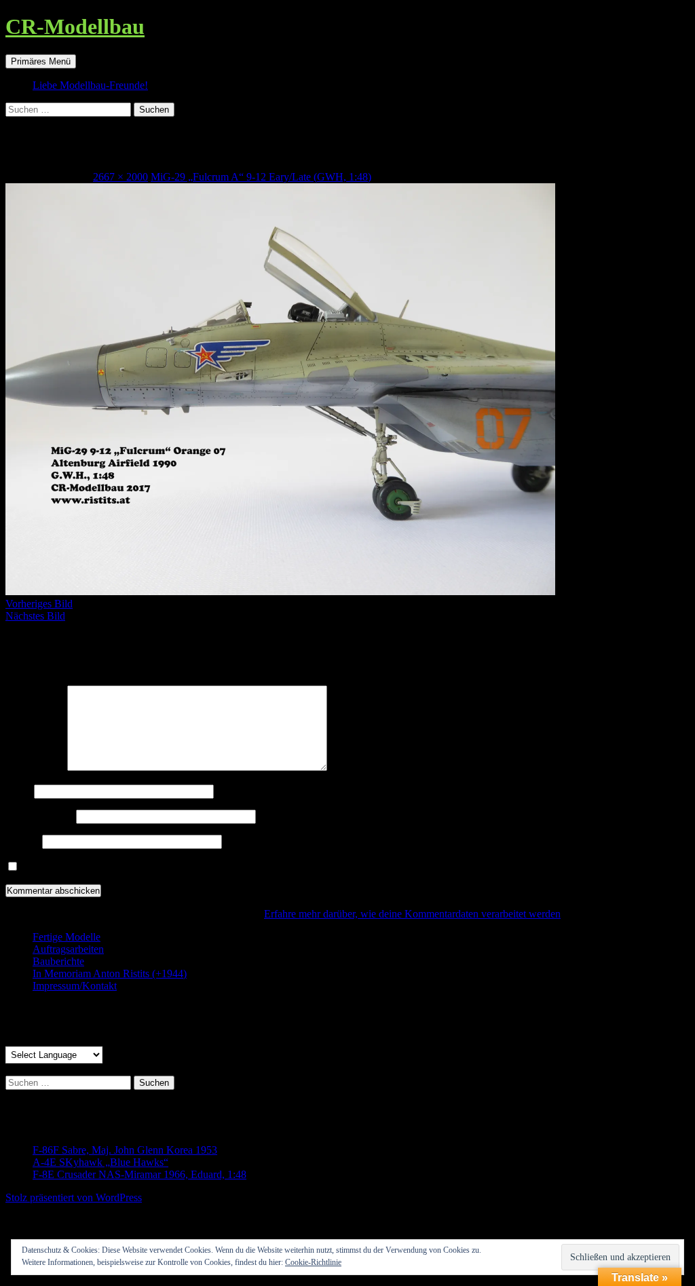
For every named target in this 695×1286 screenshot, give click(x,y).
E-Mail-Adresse (39, 816)
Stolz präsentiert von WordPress (73, 1197)
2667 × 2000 (120, 177)
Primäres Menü (41, 61)
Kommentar (34, 767)
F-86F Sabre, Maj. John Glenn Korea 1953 (125, 1150)
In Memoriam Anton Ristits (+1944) (110, 973)
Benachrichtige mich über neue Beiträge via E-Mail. (133, 867)
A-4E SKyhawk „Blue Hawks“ (100, 1162)
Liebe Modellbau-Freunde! (90, 85)
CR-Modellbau (75, 26)
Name (18, 791)
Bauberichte (58, 961)
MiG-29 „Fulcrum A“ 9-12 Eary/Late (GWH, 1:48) (261, 177)
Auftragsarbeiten (68, 949)
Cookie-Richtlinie (313, 1262)
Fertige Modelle (66, 937)
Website (22, 841)
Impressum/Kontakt (75, 985)
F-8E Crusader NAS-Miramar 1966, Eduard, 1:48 (139, 1174)
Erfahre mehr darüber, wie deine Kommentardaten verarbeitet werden (412, 914)
